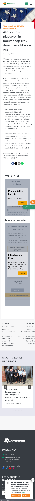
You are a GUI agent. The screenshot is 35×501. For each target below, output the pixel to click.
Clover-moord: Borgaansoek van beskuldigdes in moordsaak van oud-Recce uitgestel (17, 394)
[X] (15, 163)
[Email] (19, 163)
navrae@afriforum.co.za (12, 457)
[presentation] (17, 376)
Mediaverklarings (9, 26)
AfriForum (11, 403)
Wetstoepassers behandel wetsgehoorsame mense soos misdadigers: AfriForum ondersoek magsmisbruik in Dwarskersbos (8, 334)
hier (23, 493)
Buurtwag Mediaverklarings (13, 25)
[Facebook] (12, 163)
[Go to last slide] (5, 387)
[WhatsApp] (22, 163)
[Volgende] (29, 387)
